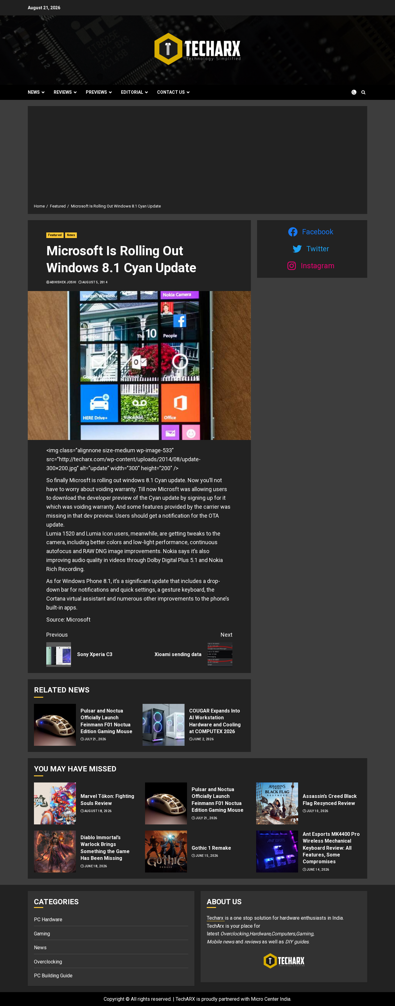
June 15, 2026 (207, 855)
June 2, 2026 (203, 739)
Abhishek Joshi (63, 282)
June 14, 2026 (318, 869)
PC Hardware (48, 919)
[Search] (363, 92)
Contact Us (171, 92)
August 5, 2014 (94, 282)
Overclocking (48, 962)
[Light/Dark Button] (350, 92)
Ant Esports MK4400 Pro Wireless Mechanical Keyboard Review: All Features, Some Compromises (331, 848)
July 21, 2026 (95, 739)
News (34, 92)
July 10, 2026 (317, 811)
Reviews (63, 92)
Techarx (216, 918)
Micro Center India (270, 999)
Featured (55, 235)
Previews (96, 92)
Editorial (132, 92)
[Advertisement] (197, 157)
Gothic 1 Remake (211, 848)
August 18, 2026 (98, 811)
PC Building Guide (53, 976)
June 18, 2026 (96, 866)
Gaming (42, 934)
